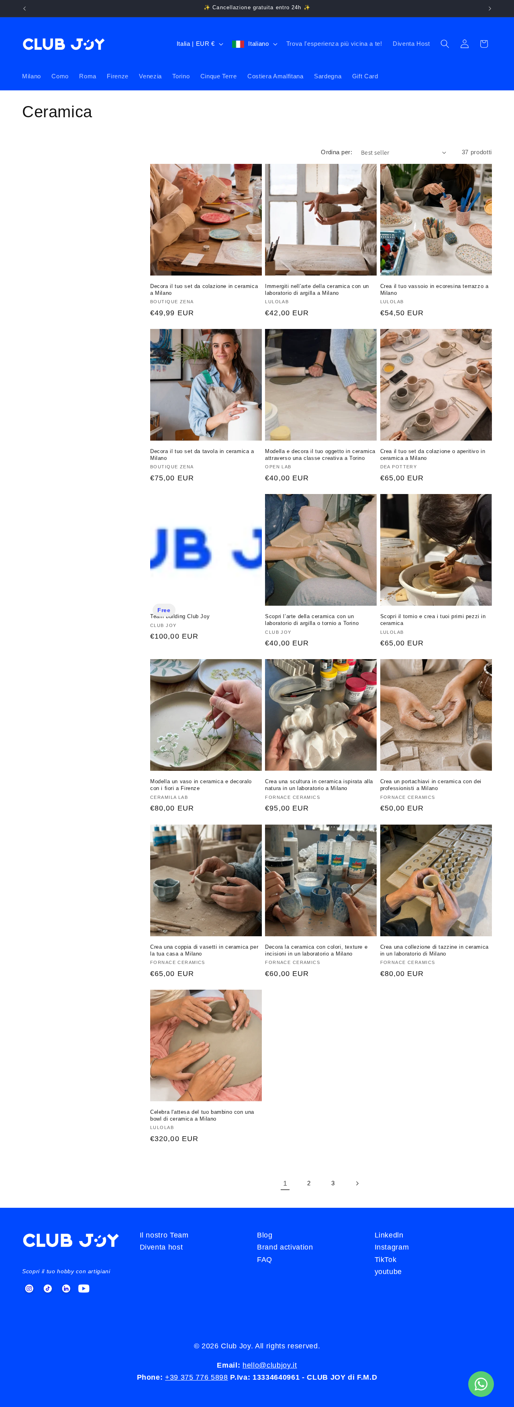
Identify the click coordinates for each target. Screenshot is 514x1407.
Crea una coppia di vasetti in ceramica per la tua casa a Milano (204, 950)
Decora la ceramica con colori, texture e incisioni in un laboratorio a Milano (316, 950)
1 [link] (285, 1183)
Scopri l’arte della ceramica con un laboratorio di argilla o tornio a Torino (312, 619)
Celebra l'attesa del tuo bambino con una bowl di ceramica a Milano (202, 1115)
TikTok (386, 1260)
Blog (265, 1235)
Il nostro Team (164, 1235)
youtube (388, 1272)
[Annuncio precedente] (24, 8)
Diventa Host (411, 43)
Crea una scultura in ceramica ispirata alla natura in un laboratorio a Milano (319, 784)
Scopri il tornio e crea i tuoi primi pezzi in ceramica (433, 619)
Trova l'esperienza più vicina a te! (334, 43)
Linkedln (389, 1235)
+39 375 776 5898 (196, 1377)
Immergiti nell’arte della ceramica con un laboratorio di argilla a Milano (317, 289)
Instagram (392, 1247)
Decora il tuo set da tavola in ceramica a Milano (202, 454)
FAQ (264, 1260)
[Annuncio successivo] (490, 8)
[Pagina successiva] (356, 1183)
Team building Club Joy (180, 616)
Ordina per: (336, 152)
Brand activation (285, 1247)
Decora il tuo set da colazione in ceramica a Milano (204, 289)
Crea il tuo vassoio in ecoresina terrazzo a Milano (434, 289)
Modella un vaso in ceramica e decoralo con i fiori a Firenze (201, 784)
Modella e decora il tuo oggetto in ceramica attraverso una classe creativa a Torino (320, 454)
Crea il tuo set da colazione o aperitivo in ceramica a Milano (432, 454)
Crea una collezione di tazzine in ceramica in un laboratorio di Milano (434, 950)
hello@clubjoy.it (270, 1365)
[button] (445, 43)
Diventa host (161, 1247)
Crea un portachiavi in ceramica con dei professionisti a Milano (430, 784)
